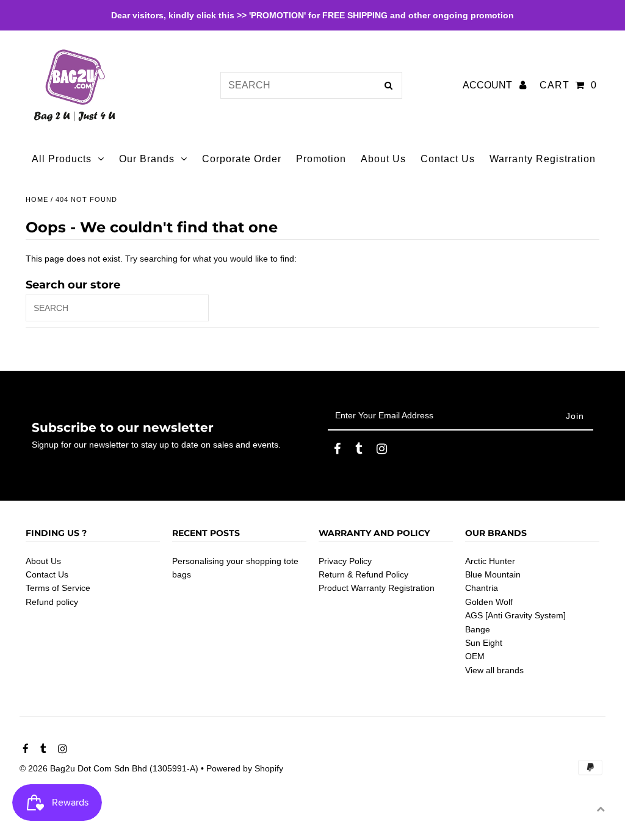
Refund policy (52, 602)
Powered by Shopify (244, 768)
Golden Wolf (489, 602)
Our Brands (147, 159)
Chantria (481, 588)
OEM (475, 656)
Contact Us (47, 574)
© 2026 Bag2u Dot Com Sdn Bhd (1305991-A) (109, 768)
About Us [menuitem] (383, 159)
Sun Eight (483, 643)
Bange (477, 629)
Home (37, 199)
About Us (43, 561)
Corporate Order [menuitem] (241, 159)
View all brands (494, 670)
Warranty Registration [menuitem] (543, 159)
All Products (62, 159)
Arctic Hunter (490, 561)
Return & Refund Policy (363, 574)
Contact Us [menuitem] (448, 159)
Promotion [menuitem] (321, 159)
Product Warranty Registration (377, 588)
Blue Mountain (493, 574)
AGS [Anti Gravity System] (515, 615)
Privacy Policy (345, 561)
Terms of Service (58, 588)
